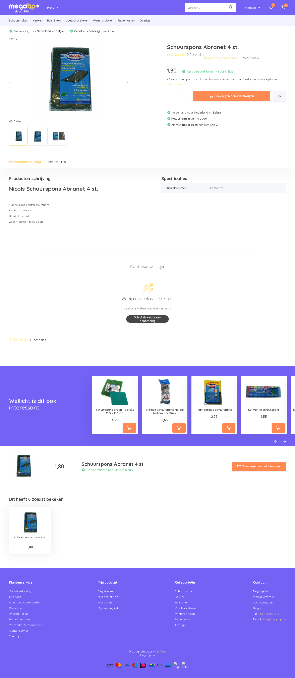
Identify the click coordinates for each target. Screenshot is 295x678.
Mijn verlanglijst (108, 608)
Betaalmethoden (20, 619)
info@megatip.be (274, 619)
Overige (145, 20)
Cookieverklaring (20, 591)
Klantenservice (18, 630)
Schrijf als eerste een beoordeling (147, 319)
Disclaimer (16, 608)
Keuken (38, 20)
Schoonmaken (18, 20)
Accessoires (57, 162)
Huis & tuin (54, 20)
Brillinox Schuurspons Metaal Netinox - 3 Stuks (165, 411)
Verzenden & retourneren (25, 625)
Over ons (15, 597)
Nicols (255, 58)
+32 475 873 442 (268, 614)
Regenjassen (126, 20)
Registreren (105, 591)
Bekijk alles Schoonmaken (221, 58)
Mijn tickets (105, 602)
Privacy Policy (18, 614)
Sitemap (14, 636)
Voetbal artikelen (77, 20)
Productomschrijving (25, 162)
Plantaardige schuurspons (214, 410)
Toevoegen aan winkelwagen (234, 96)
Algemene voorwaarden (25, 602)
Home (13, 38)
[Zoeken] (231, 7)
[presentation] (10, 82)
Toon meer (174, 84)
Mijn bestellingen (109, 597)
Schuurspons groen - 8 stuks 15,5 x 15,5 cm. (115, 411)
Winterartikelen (103, 20)
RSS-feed (161, 651)
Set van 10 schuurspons (264, 410)
